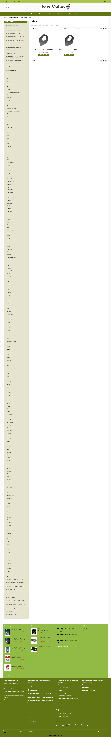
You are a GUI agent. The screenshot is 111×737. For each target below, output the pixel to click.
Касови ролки (86, 687)
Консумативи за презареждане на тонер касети (68, 699)
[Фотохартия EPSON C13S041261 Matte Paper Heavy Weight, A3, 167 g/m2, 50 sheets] (7, 650)
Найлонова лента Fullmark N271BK (43, 50)
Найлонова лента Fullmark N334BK (68, 50)
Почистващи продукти (64, 693)
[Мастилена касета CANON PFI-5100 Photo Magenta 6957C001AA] (7, 658)
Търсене (18, 723)
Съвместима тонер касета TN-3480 (44, 638)
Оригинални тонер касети (11, 680)
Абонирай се (8, 674)
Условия (51, 13)
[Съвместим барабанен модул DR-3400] (34, 649)
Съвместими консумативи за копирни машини (14, 696)
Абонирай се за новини (63, 646)
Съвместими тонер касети (11, 683)
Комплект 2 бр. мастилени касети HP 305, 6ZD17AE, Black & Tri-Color (46, 629)
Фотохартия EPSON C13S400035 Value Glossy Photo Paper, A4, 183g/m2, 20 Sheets (19, 630)
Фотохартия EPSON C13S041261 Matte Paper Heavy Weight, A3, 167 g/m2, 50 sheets (19, 648)
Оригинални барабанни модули (12, 686)
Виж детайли (43, 54)
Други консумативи (63, 687)
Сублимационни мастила (64, 695)
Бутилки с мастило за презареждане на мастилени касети (92, 681)
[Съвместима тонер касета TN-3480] (34, 640)
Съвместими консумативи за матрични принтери (40, 700)
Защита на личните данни (35, 717)
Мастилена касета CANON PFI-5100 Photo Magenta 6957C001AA (19, 657)
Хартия (60, 690)
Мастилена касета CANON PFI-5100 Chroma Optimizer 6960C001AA (19, 665)
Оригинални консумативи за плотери (14, 699)
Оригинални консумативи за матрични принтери (40, 697)
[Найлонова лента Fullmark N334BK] (69, 40)
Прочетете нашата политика (39, 731)
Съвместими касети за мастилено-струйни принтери (38, 685)
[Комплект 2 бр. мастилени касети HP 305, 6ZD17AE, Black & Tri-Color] (34, 631)
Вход (4, 723)
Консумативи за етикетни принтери (36, 702)
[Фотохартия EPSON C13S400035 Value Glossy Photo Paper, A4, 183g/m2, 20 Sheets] (7, 632)
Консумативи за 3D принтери (90, 684)
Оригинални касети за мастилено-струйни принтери (38, 681)
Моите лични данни (103, 731)
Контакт (77, 13)
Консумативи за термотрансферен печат (68, 684)
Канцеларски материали (88, 690)
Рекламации (6, 717)
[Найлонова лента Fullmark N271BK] (43, 40)
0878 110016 (17, 1)
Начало (33, 13)
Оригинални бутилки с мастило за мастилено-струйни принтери (39, 690)
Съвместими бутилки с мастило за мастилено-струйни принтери (39, 694)
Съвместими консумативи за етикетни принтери (68, 681)
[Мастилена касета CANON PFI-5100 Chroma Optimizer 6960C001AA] (7, 667)
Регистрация (19, 717)
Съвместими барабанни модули (12, 688)
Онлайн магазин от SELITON (55, 735)
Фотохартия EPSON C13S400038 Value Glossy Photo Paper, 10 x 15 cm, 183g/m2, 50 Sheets (19, 639)
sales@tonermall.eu (66, 713)
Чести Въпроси (19, 714)
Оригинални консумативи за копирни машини (14, 692)
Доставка (60, 13)
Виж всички (59, 648)
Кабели (84, 693)
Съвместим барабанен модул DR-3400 (45, 647)
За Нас (69, 13)
